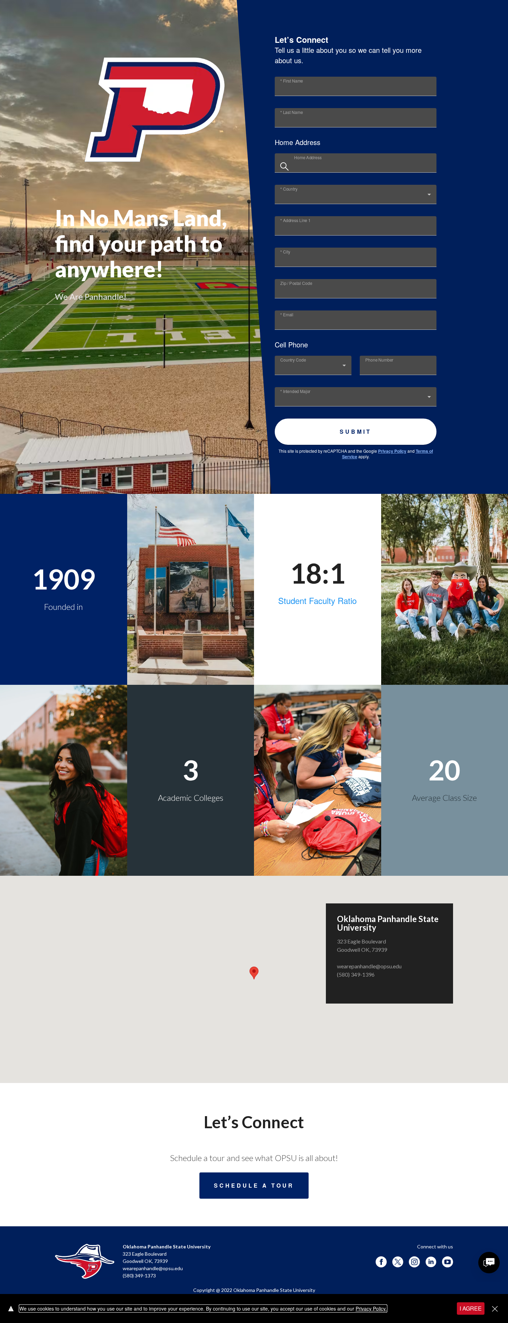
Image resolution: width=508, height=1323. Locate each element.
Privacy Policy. (371, 1308)
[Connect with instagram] (414, 1261)
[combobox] (362, 166)
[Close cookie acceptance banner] (495, 1308)
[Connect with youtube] (447, 1261)
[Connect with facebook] (381, 1261)
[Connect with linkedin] (430, 1261)
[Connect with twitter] (397, 1261)
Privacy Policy (392, 451)
